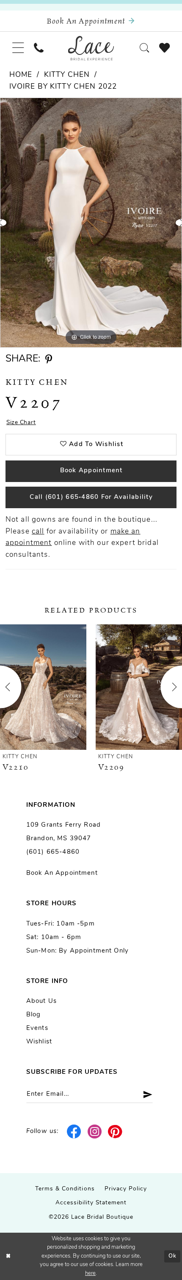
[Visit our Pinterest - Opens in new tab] (115, 1131)
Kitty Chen (67, 75)
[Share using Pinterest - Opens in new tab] (48, 359)
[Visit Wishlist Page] (164, 48)
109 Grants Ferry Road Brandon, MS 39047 (63, 832)
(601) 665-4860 (53, 852)
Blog (33, 1015)
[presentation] (43, 687)
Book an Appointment (62, 873)
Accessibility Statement (91, 1203)
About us (41, 1001)
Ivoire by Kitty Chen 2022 (63, 86)
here (90, 1273)
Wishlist (39, 1042)
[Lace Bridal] (91, 48)
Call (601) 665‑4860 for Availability (91, 497)
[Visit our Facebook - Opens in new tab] (74, 1131)
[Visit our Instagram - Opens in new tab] (94, 1131)
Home (21, 75)
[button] (18, 48)
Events (37, 1028)
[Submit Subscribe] (144, 1094)
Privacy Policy (126, 1189)
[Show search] (144, 48)
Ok (172, 1256)
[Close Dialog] (8, 1256)
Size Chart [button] (21, 422)
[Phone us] (38, 48)
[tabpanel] (91, 223)
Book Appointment (91, 471)
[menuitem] (18, 48)
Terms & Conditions (65, 1189)
